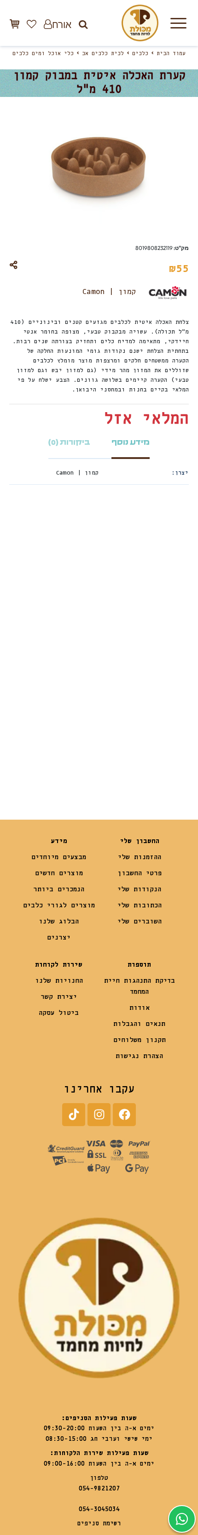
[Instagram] (99, 1114)
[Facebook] (124, 1114)
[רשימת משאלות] (31, 24)
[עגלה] (14, 23)
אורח (61, 24)
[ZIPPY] (54, 734)
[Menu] (178, 23)
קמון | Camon (109, 292)
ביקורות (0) (69, 442)
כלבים (140, 54)
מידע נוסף (130, 442)
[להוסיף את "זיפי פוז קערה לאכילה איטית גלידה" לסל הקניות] (27, 760)
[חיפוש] (83, 24)
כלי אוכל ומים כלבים (43, 54)
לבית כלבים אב (103, 54)
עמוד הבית (171, 54)
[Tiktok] (73, 1114)
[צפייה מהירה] (111, 603)
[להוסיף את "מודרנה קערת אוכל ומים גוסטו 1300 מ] (117, 760)
